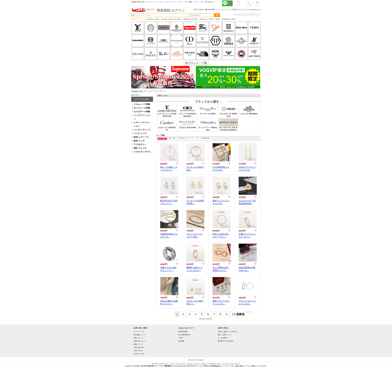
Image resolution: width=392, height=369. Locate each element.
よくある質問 (222, 338)
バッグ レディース (142, 130)
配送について (138, 344)
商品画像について (140, 335)
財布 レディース (141, 137)
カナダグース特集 (142, 111)
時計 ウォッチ (140, 148)
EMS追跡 (211, 9)
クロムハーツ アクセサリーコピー (211, 364)
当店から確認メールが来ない (228, 331)
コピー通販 (248, 6)
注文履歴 (238, 14)
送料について (138, 338)
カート (256, 14)
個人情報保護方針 (184, 335)
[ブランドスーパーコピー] (144, 10)
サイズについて (139, 331)
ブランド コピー (243, 9)
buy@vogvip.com (255, 9)
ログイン (178, 10)
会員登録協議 (182, 331)
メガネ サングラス (142, 152)
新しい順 (172, 138)
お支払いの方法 (139, 354)
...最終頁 (239, 314)
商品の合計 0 (135, 95)
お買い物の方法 (139, 347)
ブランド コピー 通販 (184, 2)
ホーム (146, 91)
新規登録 (163, 10)
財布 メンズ (139, 141)
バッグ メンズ (140, 133)
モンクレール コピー (193, 364)
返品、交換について (225, 335)
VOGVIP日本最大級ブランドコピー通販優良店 (156, 366)
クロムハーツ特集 (142, 104)
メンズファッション (142, 117)
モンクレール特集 (142, 108)
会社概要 (181, 341)
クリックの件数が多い (203, 138)
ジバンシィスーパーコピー (178, 364)
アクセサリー (159, 91)
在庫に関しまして (140, 341)
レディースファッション (142, 124)
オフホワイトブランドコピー (160, 364)
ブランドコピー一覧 (200, 9)
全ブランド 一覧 (196, 62)
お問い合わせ (138, 350)
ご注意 (180, 338)
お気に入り (248, 14)
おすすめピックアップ (185, 138)
